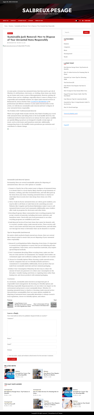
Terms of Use (39, 20)
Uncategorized (68, 53)
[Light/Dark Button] (76, 20)
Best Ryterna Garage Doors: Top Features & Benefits (17, 392)
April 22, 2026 (20, 377)
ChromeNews (51, 413)
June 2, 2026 (8, 395)
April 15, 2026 (48, 377)
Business (10, 33)
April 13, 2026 (77, 406)
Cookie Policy (22, 20)
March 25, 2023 (21, 43)
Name (9, 338)
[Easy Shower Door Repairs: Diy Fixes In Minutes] (38, 374)
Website (9, 350)
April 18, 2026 (9, 405)
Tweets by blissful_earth (71, 113)
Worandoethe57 (12, 43)
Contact (13, 20)
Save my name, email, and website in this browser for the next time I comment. (31, 355)
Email (9, 344)
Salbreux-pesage (47, 10)
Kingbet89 (66, 125)
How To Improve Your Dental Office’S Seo (75, 91)
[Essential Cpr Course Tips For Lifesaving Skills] (9, 374)
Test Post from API (69, 82)
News (65, 50)
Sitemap (30, 20)
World (65, 57)
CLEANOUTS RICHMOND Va (39, 101)
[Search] (80, 20)
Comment (10, 318)
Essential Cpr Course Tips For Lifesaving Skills (22, 374)
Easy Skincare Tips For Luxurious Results (75, 99)
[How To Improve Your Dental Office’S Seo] (67, 404)
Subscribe (87, 20)
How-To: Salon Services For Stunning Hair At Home (45, 392)
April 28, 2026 (38, 395)
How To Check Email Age (71, 107)
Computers (67, 47)
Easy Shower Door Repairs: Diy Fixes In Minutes (51, 374)
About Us (5, 20)
